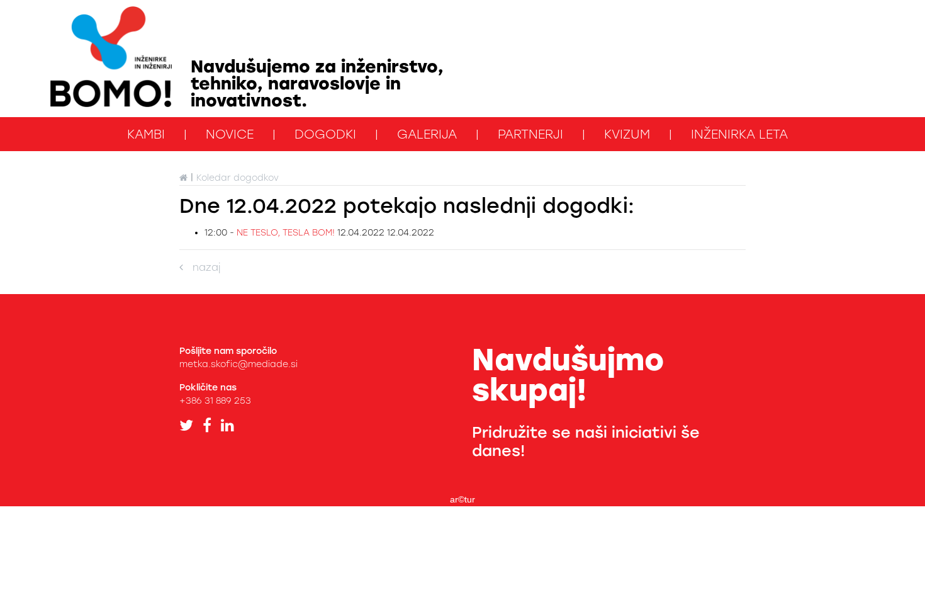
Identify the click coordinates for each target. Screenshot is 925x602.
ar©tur (462, 499)
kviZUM (627, 134)
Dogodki (325, 134)
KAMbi (146, 134)
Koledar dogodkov (237, 178)
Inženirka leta (739, 134)
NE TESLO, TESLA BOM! (287, 232)
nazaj (201, 267)
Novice (230, 134)
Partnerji (530, 134)
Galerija (427, 134)
